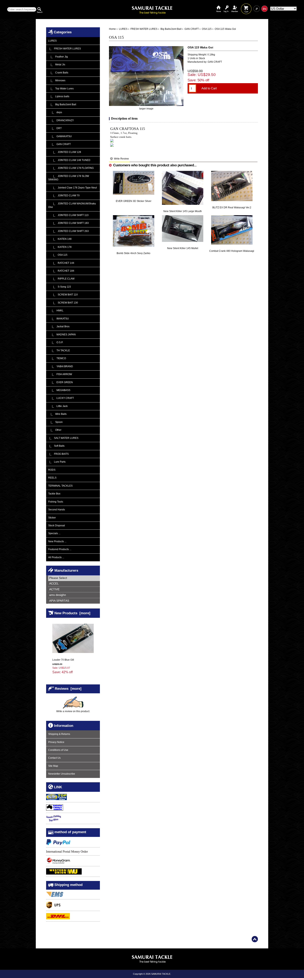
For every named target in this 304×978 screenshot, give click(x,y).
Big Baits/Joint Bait (170, 29)
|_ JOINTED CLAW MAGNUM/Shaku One (72, 205)
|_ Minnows (56, 80)
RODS (51, 469)
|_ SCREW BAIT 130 (63, 302)
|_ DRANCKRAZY (61, 120)
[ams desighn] (74, 595)
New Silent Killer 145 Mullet (182, 248)
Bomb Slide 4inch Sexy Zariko (133, 253)
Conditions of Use (58, 750)
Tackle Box (54, 493)
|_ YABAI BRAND (60, 366)
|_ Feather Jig (58, 56)
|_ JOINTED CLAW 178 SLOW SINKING (68, 178)
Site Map (53, 765)
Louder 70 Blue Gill (63, 659)
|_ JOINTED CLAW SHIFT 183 (68, 223)
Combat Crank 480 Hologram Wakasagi (231, 251)
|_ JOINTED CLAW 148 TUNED (69, 160)
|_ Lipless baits (58, 96)
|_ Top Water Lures (61, 88)
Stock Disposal (56, 525)
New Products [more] (72, 613)
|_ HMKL (55, 310)
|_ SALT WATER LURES (63, 438)
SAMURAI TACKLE (160, 974)
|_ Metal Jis (56, 64)
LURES (123, 29)
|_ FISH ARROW (60, 374)
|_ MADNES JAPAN (62, 334)
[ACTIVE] (74, 589)
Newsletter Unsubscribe (61, 773)
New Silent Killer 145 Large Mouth (182, 211)
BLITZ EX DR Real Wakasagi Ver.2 (231, 207)
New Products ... (57, 541)
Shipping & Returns (59, 734)
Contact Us (54, 757)
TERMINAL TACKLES (60, 485)
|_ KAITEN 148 (60, 239)
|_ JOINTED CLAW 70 (64, 195)
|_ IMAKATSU (58, 318)
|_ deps (55, 112)
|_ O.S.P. (55, 342)
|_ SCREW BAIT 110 (63, 294)
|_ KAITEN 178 (60, 247)
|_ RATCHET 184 (61, 270)
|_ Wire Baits (57, 414)
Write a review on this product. (73, 711)
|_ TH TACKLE (59, 350)
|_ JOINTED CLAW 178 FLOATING (71, 168)
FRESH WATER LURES (143, 29)
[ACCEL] (74, 584)
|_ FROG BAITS (58, 453)
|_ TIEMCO (57, 358)
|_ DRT (55, 128)
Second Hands (56, 509)
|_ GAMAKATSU (60, 136)
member (234, 5)
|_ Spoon (55, 422)
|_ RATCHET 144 (61, 263)
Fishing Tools (55, 501)
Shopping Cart (246, 5)
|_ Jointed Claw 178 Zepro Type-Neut (72, 187)
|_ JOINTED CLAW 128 (64, 152)
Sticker (52, 517)
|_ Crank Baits (58, 72)
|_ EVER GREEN (60, 382)
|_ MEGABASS (59, 390)
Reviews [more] (68, 688)
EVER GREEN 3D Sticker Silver (133, 201)
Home (218, 5)
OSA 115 (207, 29)
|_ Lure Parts (57, 461)
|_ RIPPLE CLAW (61, 278)
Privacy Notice (56, 742)
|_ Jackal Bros (58, 326)
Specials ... (54, 533)
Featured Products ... (59, 549)
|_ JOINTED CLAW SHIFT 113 (68, 215)
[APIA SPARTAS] (74, 601)
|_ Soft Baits (56, 445)
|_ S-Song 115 (59, 286)
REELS (52, 477)
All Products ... (56, 557)
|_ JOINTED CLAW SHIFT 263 (68, 231)
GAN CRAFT (191, 29)
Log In (226, 5)
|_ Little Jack (58, 406)
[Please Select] (74, 578)
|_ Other (54, 429)
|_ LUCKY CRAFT (61, 398)
